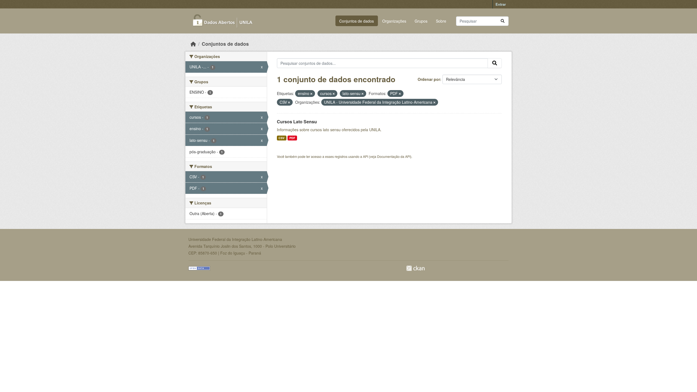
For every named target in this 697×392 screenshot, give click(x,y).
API (365, 156)
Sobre (441, 21)
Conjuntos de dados (356, 21)
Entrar (501, 4)
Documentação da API (393, 156)
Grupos (421, 21)
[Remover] (311, 93)
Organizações (394, 21)
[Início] (193, 43)
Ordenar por (429, 79)
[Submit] (502, 21)
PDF (292, 138)
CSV (282, 138)
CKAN (415, 268)
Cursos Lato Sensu (297, 121)
